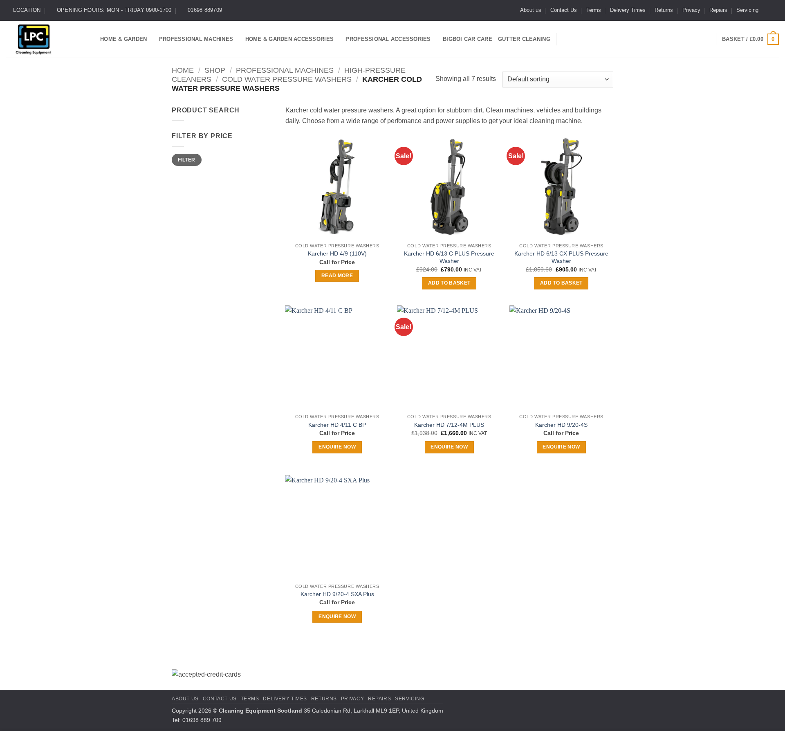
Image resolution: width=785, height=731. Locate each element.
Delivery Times (628, 10)
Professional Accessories (388, 39)
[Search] (566, 39)
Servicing (747, 10)
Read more (337, 275)
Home (183, 70)
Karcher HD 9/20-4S (561, 425)
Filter (186, 160)
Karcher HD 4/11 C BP (337, 425)
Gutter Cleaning (524, 39)
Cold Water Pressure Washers (287, 79)
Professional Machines (196, 39)
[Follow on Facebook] (767, 10)
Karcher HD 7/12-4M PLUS (449, 425)
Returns (664, 10)
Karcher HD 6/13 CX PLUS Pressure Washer (561, 257)
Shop (214, 70)
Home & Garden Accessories (289, 39)
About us (530, 10)
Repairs (718, 10)
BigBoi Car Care (467, 39)
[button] (750, 39)
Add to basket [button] (449, 282)
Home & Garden (123, 39)
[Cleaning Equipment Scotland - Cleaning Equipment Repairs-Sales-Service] (47, 39)
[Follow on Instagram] (774, 10)
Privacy (691, 10)
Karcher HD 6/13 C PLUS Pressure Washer (449, 257)
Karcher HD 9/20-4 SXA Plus (337, 594)
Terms (593, 10)
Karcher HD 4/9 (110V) (337, 253)
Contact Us (563, 10)
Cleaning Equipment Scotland (260, 710)
